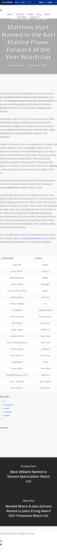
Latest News (41, 19)
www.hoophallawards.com (34, 238)
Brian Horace (17, 65)
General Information (20, 19)
